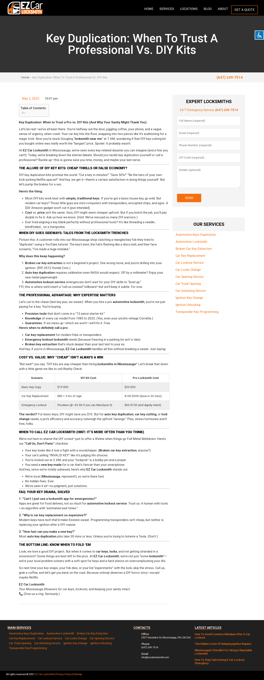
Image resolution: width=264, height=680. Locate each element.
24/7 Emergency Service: (209, 110)
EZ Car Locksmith (44, 674)
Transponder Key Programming (197, 312)
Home (148, 9)
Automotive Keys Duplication (196, 234)
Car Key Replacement (190, 256)
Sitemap (77, 674)
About (223, 9)
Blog (208, 9)
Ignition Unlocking (188, 305)
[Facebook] (255, 675)
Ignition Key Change (189, 298)
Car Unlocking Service (191, 291)
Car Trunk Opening (188, 284)
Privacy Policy (63, 674)
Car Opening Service (190, 277)
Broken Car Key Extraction (194, 249)
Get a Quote (245, 10)
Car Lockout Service (190, 263)
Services (167, 9)
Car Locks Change (188, 270)
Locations (189, 9)
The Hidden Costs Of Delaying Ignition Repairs (223, 643)
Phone (145, 644)
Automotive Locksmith (191, 241)
